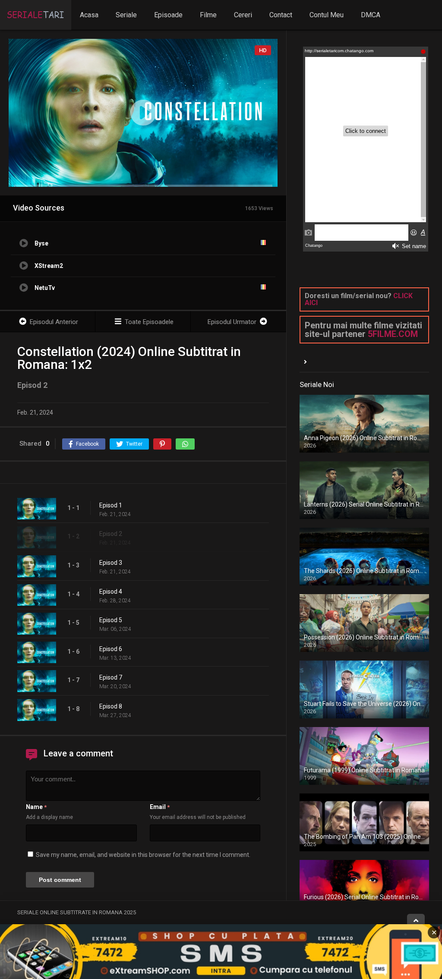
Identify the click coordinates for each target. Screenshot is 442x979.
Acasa (89, 15)
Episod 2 (110, 533)
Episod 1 (110, 505)
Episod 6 (110, 648)
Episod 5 (110, 620)
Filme (208, 15)
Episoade (168, 15)
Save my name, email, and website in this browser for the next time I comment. (143, 854)
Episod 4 (110, 591)
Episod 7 (110, 677)
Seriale (126, 15)
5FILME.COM (393, 334)
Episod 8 (110, 706)
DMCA (370, 15)
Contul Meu (326, 15)
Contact (280, 15)
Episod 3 (110, 562)
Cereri (243, 15)
